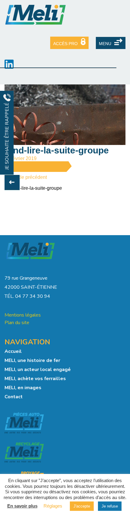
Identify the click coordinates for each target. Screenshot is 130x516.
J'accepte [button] (81, 506)
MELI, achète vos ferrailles (35, 378)
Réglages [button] (53, 505)
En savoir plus (22, 505)
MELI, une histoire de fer (32, 360)
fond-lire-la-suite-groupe (36, 188)
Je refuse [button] (110, 506)
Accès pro (65, 43)
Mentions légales (23, 315)
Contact (14, 396)
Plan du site (17, 322)
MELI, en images (23, 387)
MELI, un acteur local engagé (38, 369)
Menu (105, 43)
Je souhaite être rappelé (7, 135)
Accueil (13, 351)
